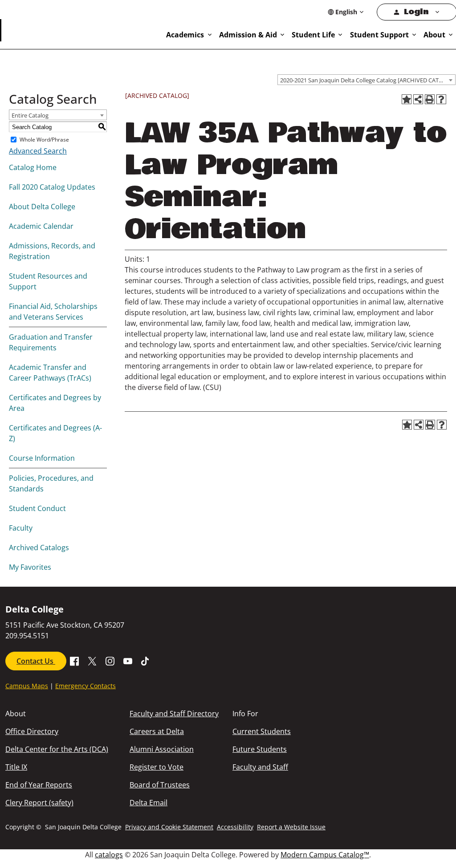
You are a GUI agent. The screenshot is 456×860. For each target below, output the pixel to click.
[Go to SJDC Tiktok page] (146, 660)
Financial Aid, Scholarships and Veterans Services (53, 311)
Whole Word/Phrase (44, 139)
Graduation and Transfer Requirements (51, 342)
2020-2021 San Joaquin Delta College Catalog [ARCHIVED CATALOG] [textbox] (367, 80)
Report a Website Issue (291, 827)
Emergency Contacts (85, 686)
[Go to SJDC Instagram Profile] (110, 660)
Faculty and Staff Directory (174, 713)
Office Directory (31, 731)
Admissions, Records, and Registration (52, 251)
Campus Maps (26, 686)
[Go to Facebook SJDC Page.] (74, 660)
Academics (185, 35)
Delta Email (148, 802)
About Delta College (42, 206)
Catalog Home (33, 167)
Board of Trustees (160, 785)
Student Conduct (37, 508)
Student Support (379, 35)
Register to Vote (156, 767)
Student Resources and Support (48, 281)
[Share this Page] (418, 99)
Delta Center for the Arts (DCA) (56, 749)
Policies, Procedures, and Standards (51, 483)
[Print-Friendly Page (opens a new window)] (430, 99)
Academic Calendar (41, 226)
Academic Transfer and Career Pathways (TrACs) (50, 372)
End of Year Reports (38, 785)
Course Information (42, 458)
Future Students (259, 749)
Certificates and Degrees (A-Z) (55, 433)
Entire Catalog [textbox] (30, 115)
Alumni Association (162, 749)
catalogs (109, 855)
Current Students (261, 731)
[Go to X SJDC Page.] (92, 660)
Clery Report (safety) (39, 802)
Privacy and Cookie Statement (169, 827)
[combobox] (366, 79)
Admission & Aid (248, 35)
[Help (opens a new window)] (441, 99)
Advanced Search (38, 151)
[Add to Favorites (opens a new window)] (406, 99)
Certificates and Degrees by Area (55, 403)
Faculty (21, 528)
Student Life (313, 35)
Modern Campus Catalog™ (325, 855)
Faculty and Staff (260, 767)
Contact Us (35, 661)
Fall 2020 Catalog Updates (52, 187)
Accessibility (235, 827)
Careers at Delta (157, 731)
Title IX (16, 767)
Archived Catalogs (39, 547)
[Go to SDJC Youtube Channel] (128, 660)
